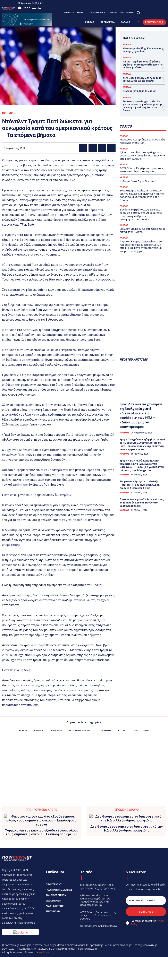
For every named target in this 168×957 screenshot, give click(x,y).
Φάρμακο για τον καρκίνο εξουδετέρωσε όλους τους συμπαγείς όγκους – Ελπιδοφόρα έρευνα (41, 832)
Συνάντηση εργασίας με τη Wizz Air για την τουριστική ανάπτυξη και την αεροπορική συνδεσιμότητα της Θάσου (142, 106)
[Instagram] (153, 12)
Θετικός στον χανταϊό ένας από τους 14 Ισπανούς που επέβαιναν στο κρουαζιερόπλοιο (142, 502)
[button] (138, 12)
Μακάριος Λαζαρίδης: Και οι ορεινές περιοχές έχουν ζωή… (143, 50)
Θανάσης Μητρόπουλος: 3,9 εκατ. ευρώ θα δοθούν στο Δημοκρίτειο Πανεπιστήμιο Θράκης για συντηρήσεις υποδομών (141, 214)
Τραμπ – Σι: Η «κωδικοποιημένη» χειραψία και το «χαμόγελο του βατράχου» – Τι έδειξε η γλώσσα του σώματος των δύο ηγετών (142, 465)
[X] (158, 12)
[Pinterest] (102, 148)
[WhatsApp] (111, 148)
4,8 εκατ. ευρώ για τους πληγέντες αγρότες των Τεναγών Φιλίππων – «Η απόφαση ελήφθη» (142, 64)
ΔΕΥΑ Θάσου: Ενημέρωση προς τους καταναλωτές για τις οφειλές (142, 79)
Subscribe (146, 912)
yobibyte (44, 952)
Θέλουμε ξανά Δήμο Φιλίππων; (139, 91)
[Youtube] (163, 12)
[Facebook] (148, 12)
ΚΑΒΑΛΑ (127, 45)
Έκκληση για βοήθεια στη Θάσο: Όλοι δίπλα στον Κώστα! (142, 230)
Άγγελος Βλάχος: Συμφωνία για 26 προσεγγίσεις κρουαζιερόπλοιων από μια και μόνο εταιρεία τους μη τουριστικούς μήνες (141, 246)
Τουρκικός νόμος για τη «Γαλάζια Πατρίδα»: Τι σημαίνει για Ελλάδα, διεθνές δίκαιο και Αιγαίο (140, 484)
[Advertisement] (143, 333)
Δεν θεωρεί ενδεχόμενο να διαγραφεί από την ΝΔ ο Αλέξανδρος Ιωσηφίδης (126, 828)
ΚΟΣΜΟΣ (8, 113)
